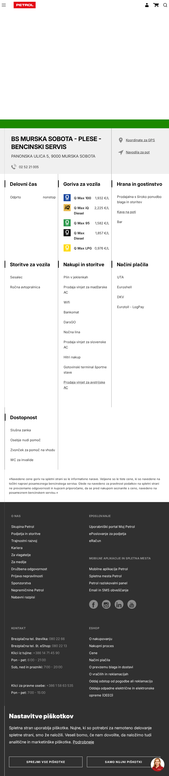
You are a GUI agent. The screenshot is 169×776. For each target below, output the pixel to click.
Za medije (18, 562)
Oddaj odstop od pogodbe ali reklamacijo (121, 681)
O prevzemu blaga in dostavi (111, 667)
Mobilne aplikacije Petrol (108, 569)
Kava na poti (126, 212)
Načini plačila (99, 660)
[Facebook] (93, 604)
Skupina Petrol (22, 527)
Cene (93, 653)
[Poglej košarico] (156, 5)
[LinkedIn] (119, 604)
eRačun (95, 541)
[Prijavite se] (147, 5)
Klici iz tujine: (21, 653)
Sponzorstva (21, 583)
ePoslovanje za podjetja (107, 534)
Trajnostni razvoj (24, 541)
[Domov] (25, 5)
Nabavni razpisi (23, 597)
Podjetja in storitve (25, 534)
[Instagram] (106, 604)
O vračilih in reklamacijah (108, 674)
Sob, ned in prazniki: (27, 667)
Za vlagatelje (21, 555)
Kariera (16, 548)
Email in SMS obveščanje (109, 590)
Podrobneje (83, 742)
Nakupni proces (101, 646)
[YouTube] (131, 604)
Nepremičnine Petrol (27, 590)
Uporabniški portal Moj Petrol (112, 527)
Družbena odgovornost (29, 569)
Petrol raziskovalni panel (108, 583)
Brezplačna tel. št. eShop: (31, 646)
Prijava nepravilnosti (27, 576)
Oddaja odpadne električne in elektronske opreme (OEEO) (121, 691)
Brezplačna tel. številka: (29, 639)
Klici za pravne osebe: (28, 685)
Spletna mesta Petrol (105, 576)
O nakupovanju (100, 639)
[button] (4, 5)
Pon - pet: (19, 660)
